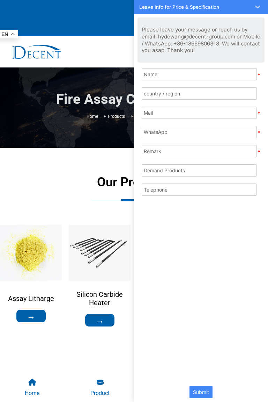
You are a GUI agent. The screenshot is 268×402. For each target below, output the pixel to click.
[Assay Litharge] (31, 253)
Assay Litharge (31, 298)
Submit (201, 392)
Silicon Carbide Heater (99, 298)
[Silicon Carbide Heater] (100, 253)
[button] (201, 7)
